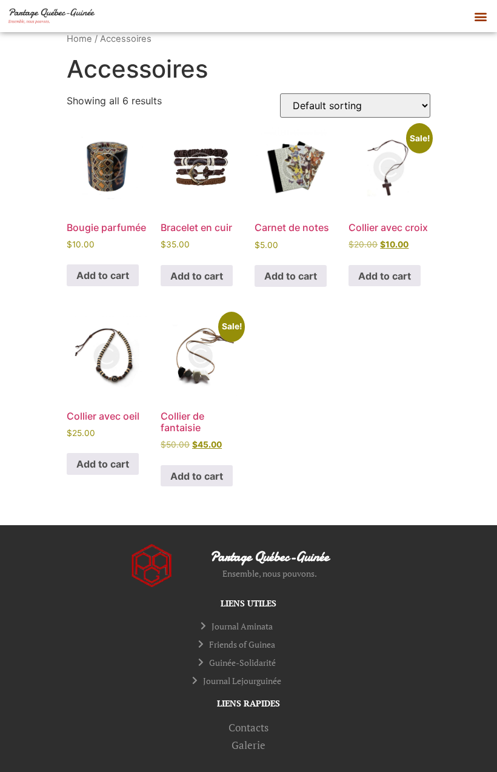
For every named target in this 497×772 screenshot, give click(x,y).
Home (79, 38)
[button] (481, 16)
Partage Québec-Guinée (269, 557)
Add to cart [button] (102, 275)
